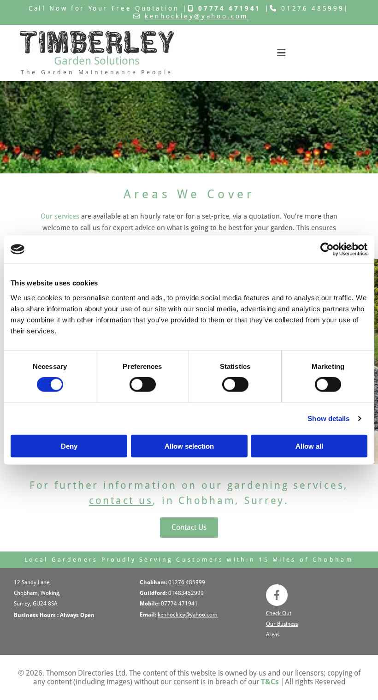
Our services (60, 216)
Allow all (309, 446)
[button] (189, 527)
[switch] (143, 384)
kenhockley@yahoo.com (196, 16)
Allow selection (189, 446)
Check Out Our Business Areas (282, 624)
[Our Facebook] (277, 595)
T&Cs (270, 681)
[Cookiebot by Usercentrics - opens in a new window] (327, 249)
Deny (69, 446)
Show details (328, 418)
